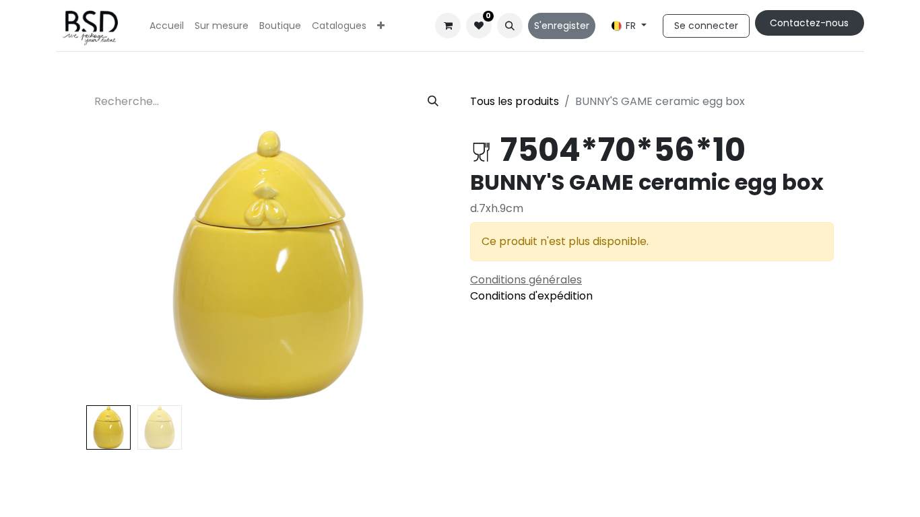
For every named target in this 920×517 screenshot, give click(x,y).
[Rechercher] (433, 101)
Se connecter (706, 25)
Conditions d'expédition (531, 296)
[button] (510, 25)
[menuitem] (166, 25)
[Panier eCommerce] (448, 25)
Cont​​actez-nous (809, 23)
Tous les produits (514, 101)
